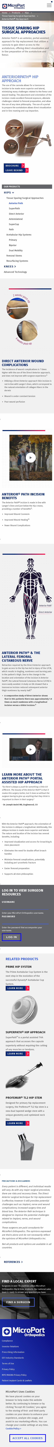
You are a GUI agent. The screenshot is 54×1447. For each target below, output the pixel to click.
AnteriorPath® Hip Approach (15, 19)
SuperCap (14, 224)
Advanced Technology (15, 272)
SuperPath (14, 208)
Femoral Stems (14, 255)
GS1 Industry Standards (13, 1358)
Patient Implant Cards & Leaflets (17, 1380)
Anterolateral (16, 219)
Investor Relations (10, 1346)
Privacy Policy (8, 1369)
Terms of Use (8, 1363)
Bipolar (12, 245)
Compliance (7, 1341)
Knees (9, 266)
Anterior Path (16, 203)
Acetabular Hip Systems (18, 234)
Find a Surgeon (18, 1302)
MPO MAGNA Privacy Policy (14, 1375)
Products (16, 13)
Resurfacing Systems (17, 261)
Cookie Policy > (13, 1428)
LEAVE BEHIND (14, 170)
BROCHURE (12, 165)
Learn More (15, 988)
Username (8, 902)
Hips (27, 13)
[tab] (27, 1262)
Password (8, 916)
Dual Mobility (16, 250)
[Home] (13, 6)
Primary (13, 240)
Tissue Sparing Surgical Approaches (18, 16)
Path (11, 229)
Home (4, 13)
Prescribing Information (13, 1352)
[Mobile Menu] (47, 6)
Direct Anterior (16, 213)
